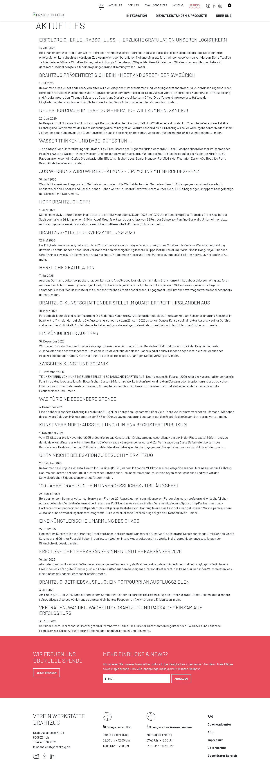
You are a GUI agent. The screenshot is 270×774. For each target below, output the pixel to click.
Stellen (133, 5)
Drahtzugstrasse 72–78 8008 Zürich (48, 735)
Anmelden (181, 678)
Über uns (223, 16)
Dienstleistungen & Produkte (181, 16)
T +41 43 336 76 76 (44, 742)
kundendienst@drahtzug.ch (51, 747)
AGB (210, 732)
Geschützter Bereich (222, 755)
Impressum (215, 740)
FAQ (210, 716)
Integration (136, 16)
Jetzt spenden (46, 672)
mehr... (142, 67)
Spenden (194, 5)
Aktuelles (115, 5)
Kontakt (178, 5)
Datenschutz (217, 747)
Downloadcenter (156, 5)
